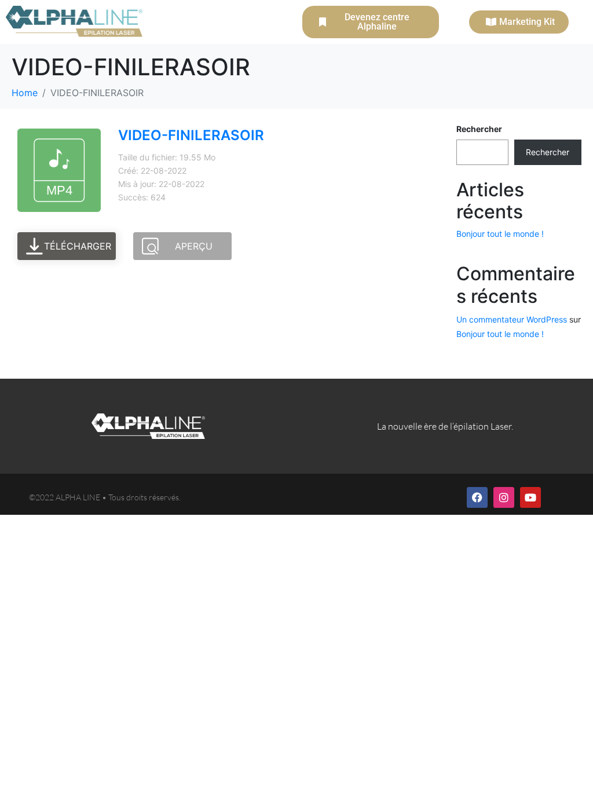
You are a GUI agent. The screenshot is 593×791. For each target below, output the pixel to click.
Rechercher (479, 129)
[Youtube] (530, 497)
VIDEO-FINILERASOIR (191, 135)
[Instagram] (503, 497)
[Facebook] (477, 497)
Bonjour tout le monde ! (500, 234)
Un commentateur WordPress (511, 319)
